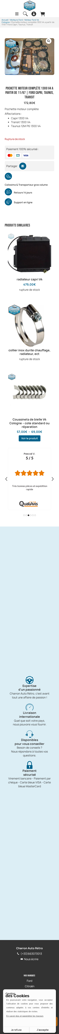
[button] (48, 41)
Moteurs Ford (16, 19)
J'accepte (43, 1030)
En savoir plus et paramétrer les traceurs (24, 1016)
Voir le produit (29, 438)
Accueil (5, 19)
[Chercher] (25, 14)
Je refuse (16, 1030)
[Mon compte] (33, 14)
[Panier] (42, 14)
